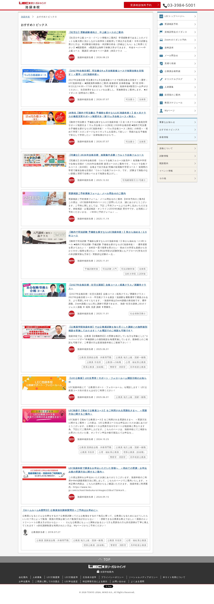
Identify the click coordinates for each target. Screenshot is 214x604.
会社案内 (23, 577)
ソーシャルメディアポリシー (143, 577)
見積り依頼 (170, 63)
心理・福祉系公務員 (136, 362)
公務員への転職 (113, 362)
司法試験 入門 (110, 268)
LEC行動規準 (71, 577)
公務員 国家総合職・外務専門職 (95, 357)
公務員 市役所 (94, 362)
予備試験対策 (91, 268)
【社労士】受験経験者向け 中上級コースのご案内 (96, 32)
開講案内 (163, 163)
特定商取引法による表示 (95, 581)
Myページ (170, 110)
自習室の (172, 94)
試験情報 (163, 155)
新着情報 (163, 137)
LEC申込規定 (71, 581)
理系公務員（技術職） (94, 367)
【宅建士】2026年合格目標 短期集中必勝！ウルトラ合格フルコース (106, 154)
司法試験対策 (128, 268)
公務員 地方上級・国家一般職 (131, 357)
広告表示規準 (89, 577)
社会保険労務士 (138, 313)
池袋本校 (25, 16)
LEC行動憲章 (53, 577)
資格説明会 (176, 31)
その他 (162, 178)
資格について (166, 148)
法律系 (142, 99)
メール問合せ (171, 55)
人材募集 (169, 86)
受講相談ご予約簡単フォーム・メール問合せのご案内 (97, 193)
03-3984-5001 (181, 5)
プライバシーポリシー (112, 577)
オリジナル (174, 79)
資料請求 (169, 47)
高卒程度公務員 (138, 367)
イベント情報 (166, 170)
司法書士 (130, 99)
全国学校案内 (107, 571)
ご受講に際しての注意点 (47, 581)
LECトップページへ (174, 16)
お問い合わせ (119, 581)
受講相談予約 (171, 24)
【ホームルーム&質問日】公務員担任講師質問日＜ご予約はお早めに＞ (60, 510)
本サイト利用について (174, 577)
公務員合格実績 (172, 71)
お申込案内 (24, 581)
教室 (174, 102)
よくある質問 (137, 581)
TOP (107, 559)
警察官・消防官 (118, 367)
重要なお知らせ (167, 122)
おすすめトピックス (169, 129)
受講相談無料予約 (141, 5)
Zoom (175, 39)
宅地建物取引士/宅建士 (134, 180)
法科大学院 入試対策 (135, 273)
